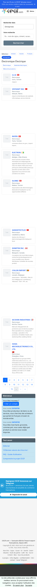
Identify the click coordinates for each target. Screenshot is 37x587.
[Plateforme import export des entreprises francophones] (12, 11)
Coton (31, 551)
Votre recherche (9, 32)
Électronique (7, 65)
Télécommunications (9, 69)
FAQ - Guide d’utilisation (12, 454)
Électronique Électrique (14, 61)
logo (6, 77)
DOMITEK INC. (18, 248)
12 (23, 384)
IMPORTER (16, 422)
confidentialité (25, 558)
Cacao (17, 551)
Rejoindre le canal (19, 494)
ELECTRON (16, 152)
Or (22, 551)
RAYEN (15, 136)
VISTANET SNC (18, 89)
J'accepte (28, 585)
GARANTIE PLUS (19, 230)
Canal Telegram (21, 560)
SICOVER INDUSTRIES (21, 320)
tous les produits (23, 555)
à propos (5, 558)
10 (14, 384)
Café (23, 553)
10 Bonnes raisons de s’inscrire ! (15, 450)
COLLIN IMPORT (19, 270)
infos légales (14, 558)
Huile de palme (15, 553)
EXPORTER (16, 408)
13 (27, 384)
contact (12, 560)
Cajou (12, 551)
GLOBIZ (15, 181)
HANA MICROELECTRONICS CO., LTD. (22, 346)
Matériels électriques (20, 65)
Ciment (10, 555)
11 (18, 384)
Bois (15, 555)
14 (32, 384)
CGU (32, 558)
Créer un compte (11, 404)
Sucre (31, 553)
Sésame (6, 553)
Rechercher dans (9, 23)
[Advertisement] (19, 116)
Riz (27, 553)
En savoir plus (18, 585)
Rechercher (18, 43)
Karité (26, 551)
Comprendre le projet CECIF (14, 458)
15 (12, 389)
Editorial (6, 446)
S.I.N (14, 75)
